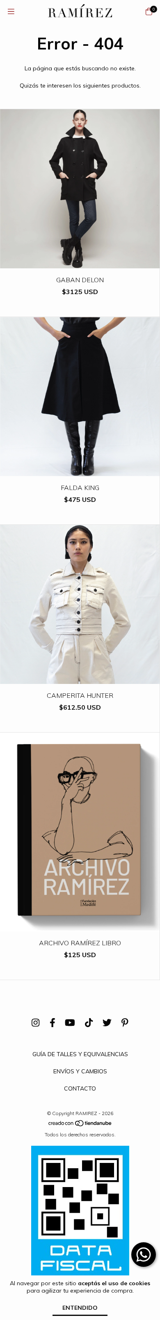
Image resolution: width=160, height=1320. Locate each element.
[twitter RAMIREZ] (107, 1022)
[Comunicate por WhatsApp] (143, 1254)
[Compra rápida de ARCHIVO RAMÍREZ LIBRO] (80, 925)
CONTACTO (80, 1088)
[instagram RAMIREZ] (35, 1022)
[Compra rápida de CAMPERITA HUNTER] (80, 678)
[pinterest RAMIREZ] (125, 1022)
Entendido (80, 1307)
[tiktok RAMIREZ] (89, 1022)
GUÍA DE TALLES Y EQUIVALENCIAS (80, 1054)
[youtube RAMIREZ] (70, 1022)
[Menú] (11, 11)
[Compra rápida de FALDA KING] (80, 470)
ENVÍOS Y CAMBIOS (80, 1071)
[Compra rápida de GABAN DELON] (80, 262)
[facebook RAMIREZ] (52, 1022)
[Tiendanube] (80, 1125)
